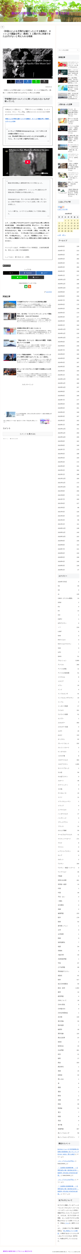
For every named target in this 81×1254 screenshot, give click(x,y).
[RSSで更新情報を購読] (29, 286)
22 (65, 228)
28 (62, 231)
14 (62, 225)
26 (77, 228)
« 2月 (59, 235)
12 (77, 223)
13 (59, 225)
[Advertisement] (28, 43)
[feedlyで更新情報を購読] (25, 286)
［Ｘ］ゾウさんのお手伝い (66, 1161)
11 (74, 223)
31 (71, 231)
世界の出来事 (7, 265)
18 (74, 225)
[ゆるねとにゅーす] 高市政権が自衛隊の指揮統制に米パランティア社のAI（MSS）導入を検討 (68, 1151)
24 (71, 228)
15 (65, 225)
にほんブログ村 (63, 209)
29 (65, 231)
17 (71, 225)
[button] (44, 81)
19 (77, 225)
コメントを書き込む (28, 434)
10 (71, 223)
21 (62, 228)
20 (59, 228)
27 (59, 231)
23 (68, 228)
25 (74, 228)
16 (68, 225)
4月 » (64, 235)
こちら (67, 1223)
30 (68, 231)
